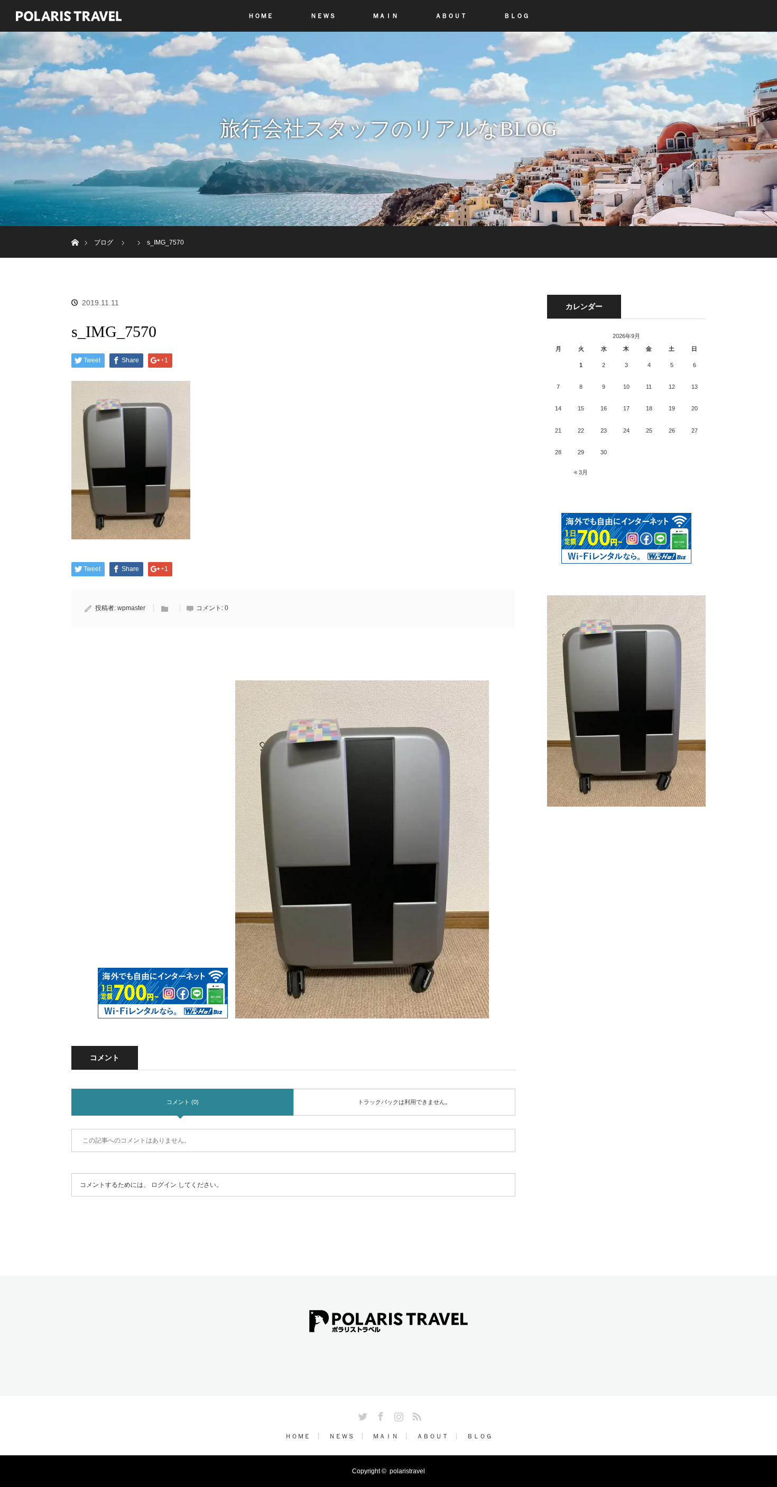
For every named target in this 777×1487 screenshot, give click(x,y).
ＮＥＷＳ (323, 16)
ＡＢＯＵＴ (451, 16)
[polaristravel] (388, 1324)
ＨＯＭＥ (260, 16)
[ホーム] (74, 230)
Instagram (397, 1415)
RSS (415, 1415)
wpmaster (131, 608)
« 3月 (581, 472)
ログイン (164, 1185)
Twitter (361, 1415)
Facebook (379, 1415)
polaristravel (407, 1471)
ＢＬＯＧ (516, 16)
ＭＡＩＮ (385, 16)
